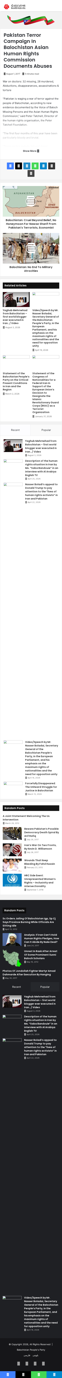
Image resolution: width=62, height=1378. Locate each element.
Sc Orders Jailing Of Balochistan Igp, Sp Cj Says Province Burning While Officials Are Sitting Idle (29, 922)
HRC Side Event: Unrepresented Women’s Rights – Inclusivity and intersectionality (40, 881)
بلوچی (35, 1355)
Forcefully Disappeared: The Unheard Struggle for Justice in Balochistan (41, 787)
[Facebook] (10, 166)
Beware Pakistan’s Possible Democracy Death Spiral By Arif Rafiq (41, 832)
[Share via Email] (51, 166)
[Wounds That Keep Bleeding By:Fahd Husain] (12, 865)
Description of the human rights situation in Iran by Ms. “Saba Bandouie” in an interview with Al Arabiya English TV (41, 468)
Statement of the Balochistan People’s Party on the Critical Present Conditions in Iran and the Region (16, 381)
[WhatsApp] (35, 166)
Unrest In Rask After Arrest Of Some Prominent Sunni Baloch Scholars (40, 954)
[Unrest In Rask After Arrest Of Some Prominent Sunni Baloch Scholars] (12, 958)
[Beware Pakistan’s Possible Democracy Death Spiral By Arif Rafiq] (12, 833)
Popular (46, 430)
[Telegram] (43, 166)
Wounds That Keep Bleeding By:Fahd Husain (39, 862)
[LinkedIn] (26, 166)
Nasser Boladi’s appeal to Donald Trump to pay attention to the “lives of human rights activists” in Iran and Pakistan (41, 491)
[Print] (31, 173)
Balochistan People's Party (31, 1349)
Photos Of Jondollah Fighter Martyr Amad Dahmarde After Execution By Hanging (29, 972)
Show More (30, 150)
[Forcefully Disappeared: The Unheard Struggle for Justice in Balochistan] (13, 788)
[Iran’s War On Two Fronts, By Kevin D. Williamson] (12, 849)
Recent (15, 430)
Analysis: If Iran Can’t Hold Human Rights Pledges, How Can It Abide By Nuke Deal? (41, 938)
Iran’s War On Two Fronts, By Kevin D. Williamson (40, 846)
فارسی (27, 1355)
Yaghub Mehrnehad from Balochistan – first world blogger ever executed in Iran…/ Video (15, 317)
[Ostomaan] (15, 7)
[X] (18, 166)
